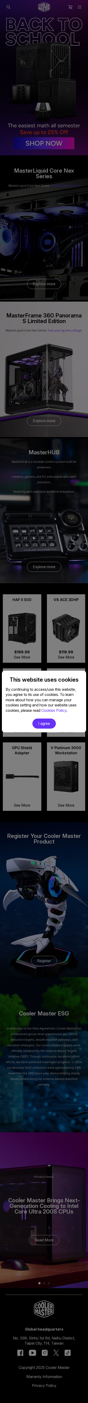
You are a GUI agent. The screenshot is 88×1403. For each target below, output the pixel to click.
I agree (44, 723)
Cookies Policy (53, 710)
